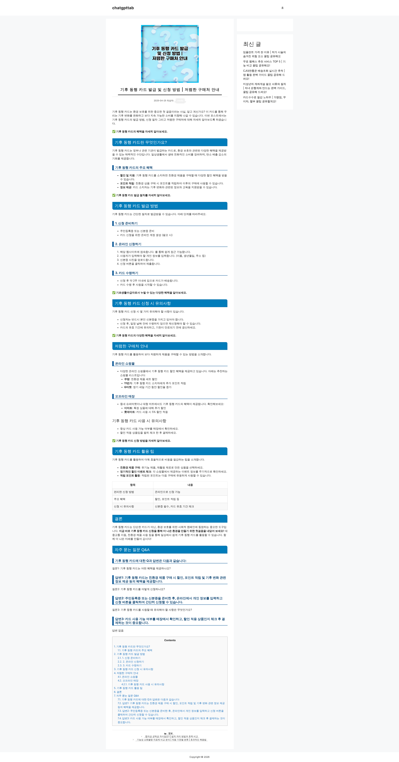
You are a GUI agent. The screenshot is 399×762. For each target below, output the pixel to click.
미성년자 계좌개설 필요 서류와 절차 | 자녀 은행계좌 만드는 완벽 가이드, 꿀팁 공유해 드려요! (264, 88)
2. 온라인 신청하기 (131, 661)
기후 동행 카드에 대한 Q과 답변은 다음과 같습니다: (149, 699)
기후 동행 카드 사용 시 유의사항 (142, 684)
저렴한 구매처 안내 (126, 673)
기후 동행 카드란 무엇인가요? (132, 646)
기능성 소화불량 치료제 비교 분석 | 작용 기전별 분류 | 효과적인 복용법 (171, 739)
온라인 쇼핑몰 (128, 676)
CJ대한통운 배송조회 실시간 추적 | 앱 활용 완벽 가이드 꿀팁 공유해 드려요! (264, 74)
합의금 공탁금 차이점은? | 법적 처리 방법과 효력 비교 (171, 736)
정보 (170, 733)
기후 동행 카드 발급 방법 (129, 654)
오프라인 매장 (128, 680)
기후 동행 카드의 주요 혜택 (135, 650)
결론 (118, 691)
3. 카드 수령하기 (130, 665)
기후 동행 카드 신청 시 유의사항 (133, 669)
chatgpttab (123, 7)
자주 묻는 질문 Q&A (126, 695)
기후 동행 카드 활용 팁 (128, 688)
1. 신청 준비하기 (129, 657)
